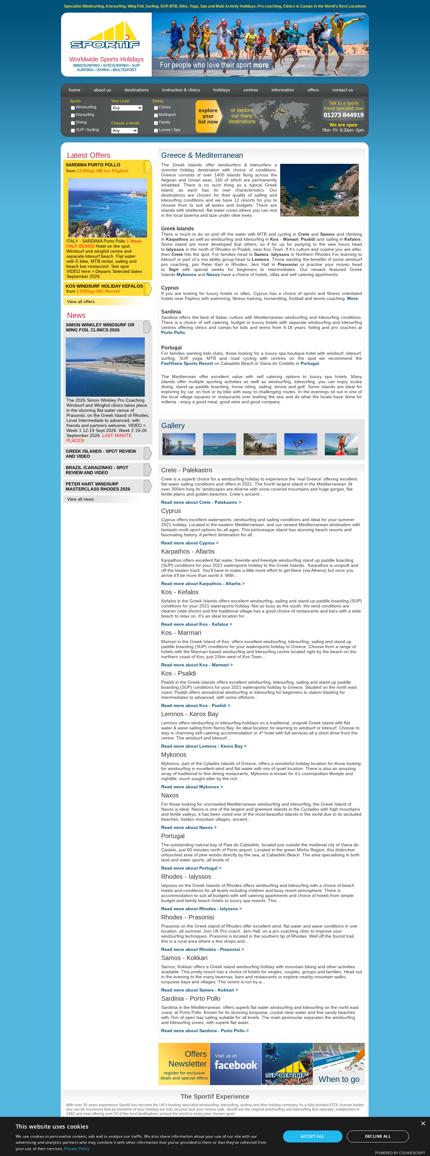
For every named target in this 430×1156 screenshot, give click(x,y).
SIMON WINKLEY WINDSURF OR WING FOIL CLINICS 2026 (100, 327)
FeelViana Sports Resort (187, 363)
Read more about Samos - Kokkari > (199, 989)
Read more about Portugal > (191, 868)
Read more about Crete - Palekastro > (201, 502)
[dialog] (215, 1136)
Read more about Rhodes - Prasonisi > (202, 949)
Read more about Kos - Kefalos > (196, 624)
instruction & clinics (181, 90)
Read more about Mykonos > (192, 786)
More (352, 298)
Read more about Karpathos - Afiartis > (203, 583)
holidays (221, 90)
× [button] (423, 1123)
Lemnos (260, 259)
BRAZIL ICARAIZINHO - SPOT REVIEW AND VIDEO (97, 470)
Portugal (310, 363)
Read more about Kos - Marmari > (197, 664)
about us (102, 90)
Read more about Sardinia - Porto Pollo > (205, 1030)
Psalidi (308, 239)
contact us (342, 90)
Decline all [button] (378, 1136)
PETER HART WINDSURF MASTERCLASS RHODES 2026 (98, 486)
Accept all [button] (313, 1136)
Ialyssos (175, 249)
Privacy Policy (76, 1149)
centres (250, 90)
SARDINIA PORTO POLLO (93, 164)
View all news (80, 499)
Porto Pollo (173, 332)
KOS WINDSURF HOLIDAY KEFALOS (104, 286)
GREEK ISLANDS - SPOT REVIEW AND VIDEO (101, 454)
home (74, 90)
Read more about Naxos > (189, 827)
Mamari (290, 239)
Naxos (213, 274)
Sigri (173, 269)
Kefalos (352, 239)
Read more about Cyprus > (189, 542)
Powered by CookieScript (400, 1153)
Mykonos (186, 274)
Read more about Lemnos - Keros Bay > (203, 746)
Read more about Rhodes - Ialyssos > (201, 908)
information (283, 90)
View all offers (81, 301)
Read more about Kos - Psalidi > (195, 705)
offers (313, 90)
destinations (137, 90)
